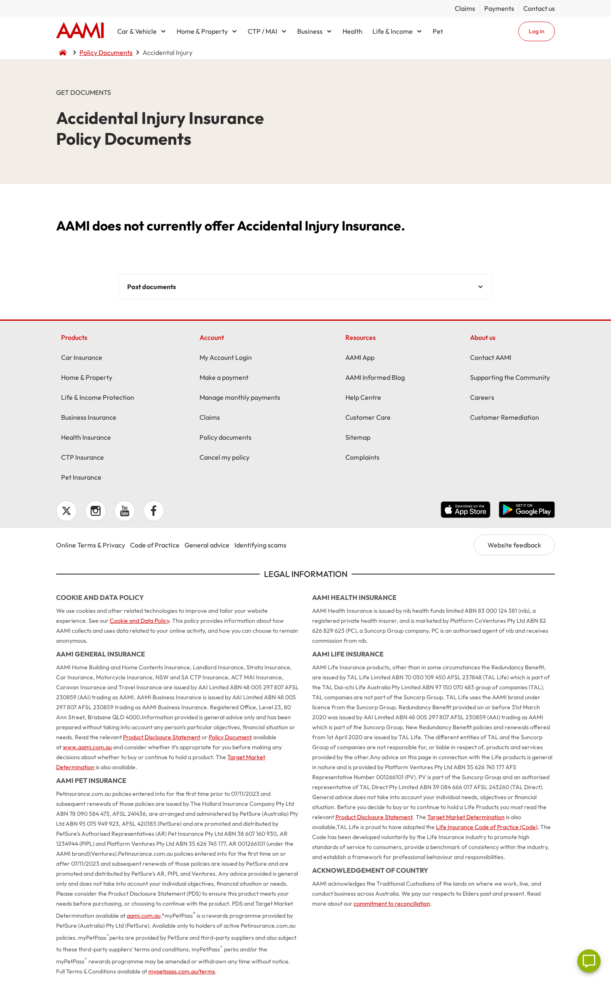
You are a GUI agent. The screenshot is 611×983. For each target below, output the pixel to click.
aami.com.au (143, 915)
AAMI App (359, 357)
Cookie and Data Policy (139, 620)
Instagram (95, 510)
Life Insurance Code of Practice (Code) (486, 827)
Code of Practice (155, 545)
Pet (438, 31)
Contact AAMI (490, 357)
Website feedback (514, 545)
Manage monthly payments (240, 397)
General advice (207, 545)
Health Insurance (86, 437)
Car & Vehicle (137, 31)
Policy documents (225, 437)
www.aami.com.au (87, 747)
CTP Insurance (82, 457)
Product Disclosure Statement (161, 737)
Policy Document (230, 737)
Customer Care (368, 417)
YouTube (124, 510)
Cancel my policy (224, 457)
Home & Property (202, 31)
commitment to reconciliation (392, 903)
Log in (536, 31)
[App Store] (465, 510)
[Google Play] (527, 510)
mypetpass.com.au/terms (181, 971)
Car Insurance (81, 357)
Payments (499, 8)
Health (352, 31)
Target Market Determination (466, 817)
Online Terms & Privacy (90, 545)
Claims (465, 8)
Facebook (153, 510)
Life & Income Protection (97, 397)
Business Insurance (88, 417)
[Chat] (589, 961)
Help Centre (363, 397)
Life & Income (392, 31)
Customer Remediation (504, 417)
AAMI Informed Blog (375, 377)
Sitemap (357, 437)
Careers (482, 397)
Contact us (539, 8)
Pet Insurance (81, 477)
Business (310, 31)
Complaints (362, 457)
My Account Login (226, 357)
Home (80, 31)
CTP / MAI (262, 31)
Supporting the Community (510, 377)
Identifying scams (260, 545)
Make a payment (224, 377)
